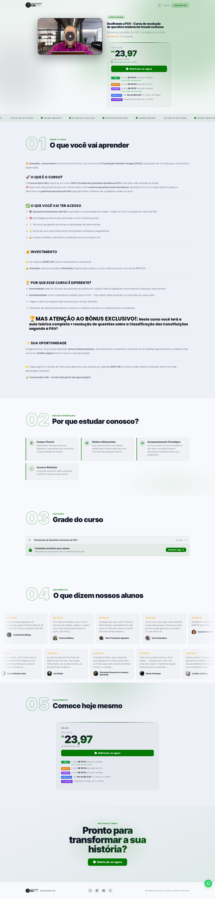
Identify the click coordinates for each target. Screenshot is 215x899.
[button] (33, 629)
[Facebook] (96, 890)
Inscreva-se (180, 5)
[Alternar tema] (159, 5)
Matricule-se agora (141, 68)
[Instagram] (90, 890)
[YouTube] (103, 890)
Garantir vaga (174, 550)
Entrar (167, 5)
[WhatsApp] (110, 890)
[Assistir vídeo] (70, 36)
